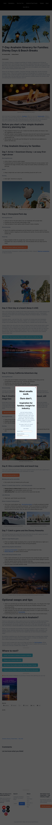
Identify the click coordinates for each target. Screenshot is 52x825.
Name (18, 431)
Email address (20, 434)
